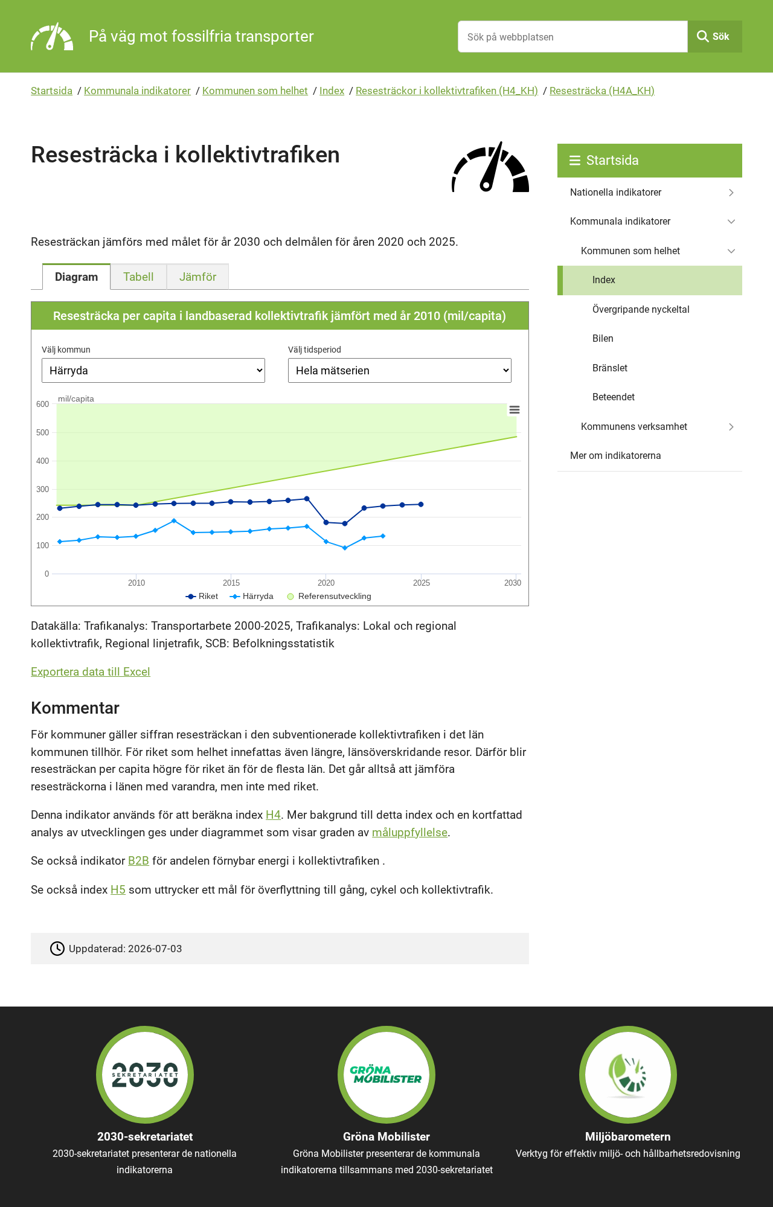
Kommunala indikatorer (137, 91)
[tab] (76, 276)
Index (331, 91)
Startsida (51, 91)
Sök (721, 36)
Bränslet (609, 368)
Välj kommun (66, 349)
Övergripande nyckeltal (641, 309)
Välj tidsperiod (314, 349)
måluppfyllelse (409, 832)
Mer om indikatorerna (615, 455)
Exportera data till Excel (90, 672)
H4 (273, 815)
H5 (118, 890)
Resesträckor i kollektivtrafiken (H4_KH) (447, 91)
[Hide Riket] (202, 596)
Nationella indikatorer (615, 192)
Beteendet (613, 397)
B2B (138, 861)
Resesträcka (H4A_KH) (602, 91)
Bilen (603, 338)
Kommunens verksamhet (634, 426)
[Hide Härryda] (252, 596)
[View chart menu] (514, 410)
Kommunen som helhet (255, 91)
